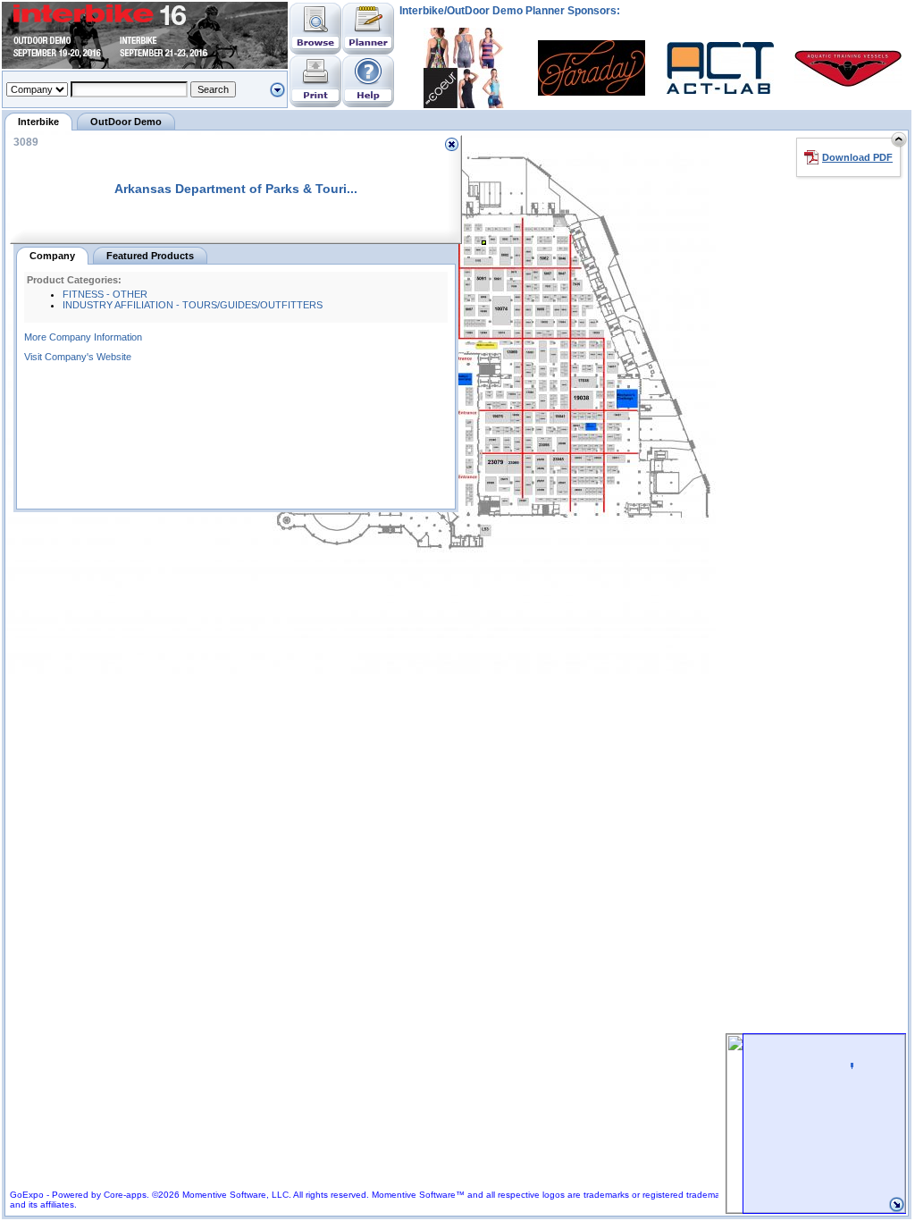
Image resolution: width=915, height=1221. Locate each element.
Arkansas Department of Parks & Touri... (235, 188)
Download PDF (857, 157)
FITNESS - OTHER (105, 294)
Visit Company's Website (77, 356)
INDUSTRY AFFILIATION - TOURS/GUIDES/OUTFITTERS (193, 304)
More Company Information (83, 337)
